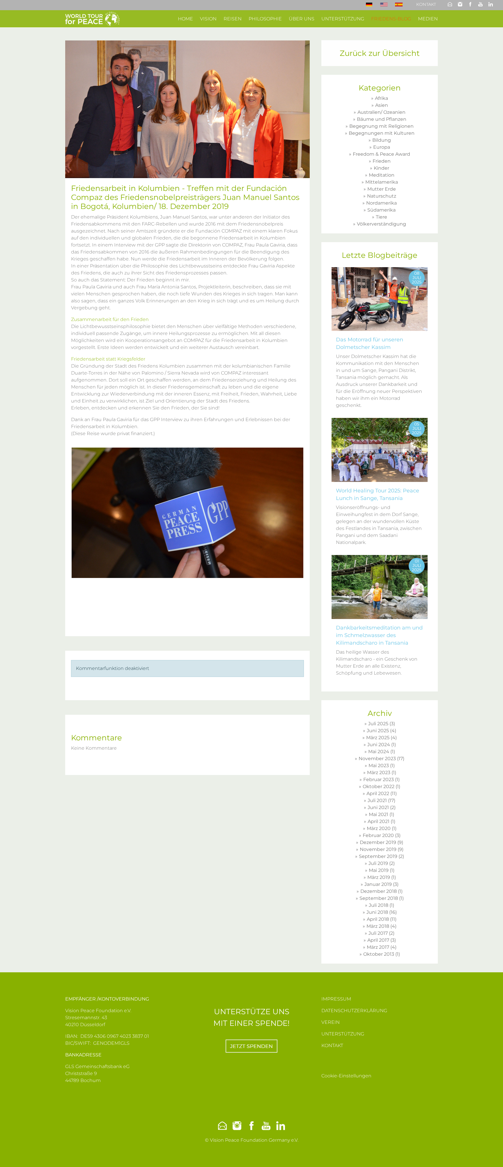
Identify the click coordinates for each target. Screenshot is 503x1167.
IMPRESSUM (336, 999)
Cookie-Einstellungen (346, 1076)
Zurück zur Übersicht (380, 53)
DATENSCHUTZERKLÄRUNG (354, 1010)
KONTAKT (332, 1045)
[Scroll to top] (490, 1154)
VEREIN (330, 1022)
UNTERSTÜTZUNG (342, 1034)
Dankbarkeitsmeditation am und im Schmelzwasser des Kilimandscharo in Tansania (379, 635)
